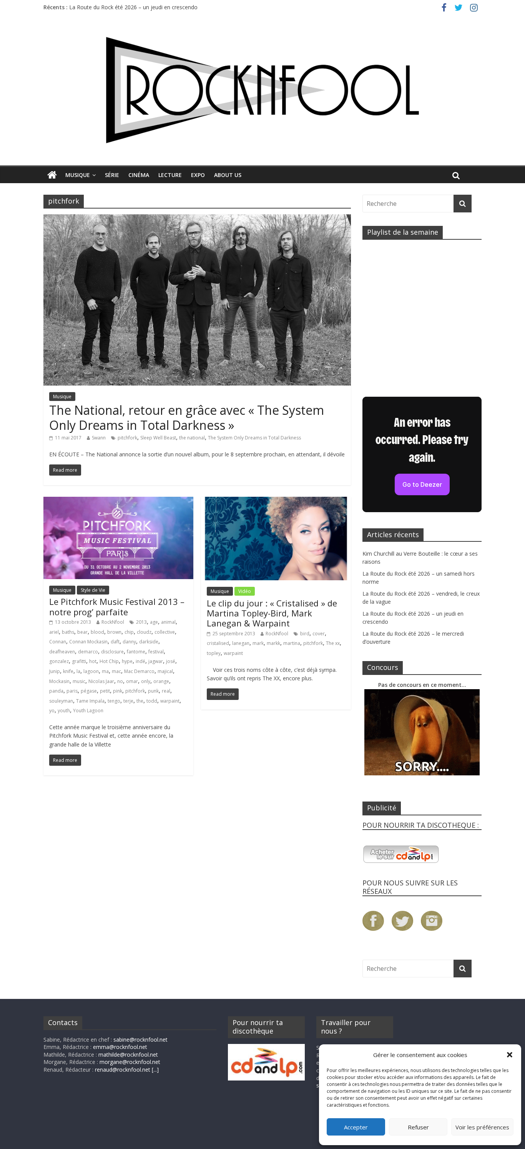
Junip (54, 671)
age (154, 622)
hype (127, 661)
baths (68, 632)
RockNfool (112, 622)
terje (128, 701)
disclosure (112, 651)
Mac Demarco (139, 671)
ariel (54, 632)
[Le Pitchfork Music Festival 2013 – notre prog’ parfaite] (118, 501)
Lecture (170, 175)
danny (129, 641)
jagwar (155, 661)
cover (318, 633)
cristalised (218, 643)
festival (156, 651)
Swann (99, 437)
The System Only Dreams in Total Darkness (254, 437)
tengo (114, 701)
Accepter (356, 1127)
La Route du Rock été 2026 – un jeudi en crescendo (133, 7)
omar (132, 681)
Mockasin (59, 681)
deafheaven (62, 651)
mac (116, 671)
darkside (148, 641)
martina (291, 643)
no (120, 681)
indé (140, 661)
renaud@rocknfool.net (122, 1069)
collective (165, 632)
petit (105, 691)
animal (168, 622)
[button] (509, 1055)
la (78, 671)
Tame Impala (90, 701)
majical (165, 671)
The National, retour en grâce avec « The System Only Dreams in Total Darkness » (186, 417)
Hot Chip (109, 661)
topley (214, 653)
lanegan (240, 643)
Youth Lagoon (88, 710)
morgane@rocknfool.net (130, 1061)
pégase (89, 691)
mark (258, 643)
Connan (57, 641)
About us (227, 175)
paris (72, 691)
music (79, 681)
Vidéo (244, 591)
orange (161, 681)
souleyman (61, 701)
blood (97, 632)
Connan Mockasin (88, 641)
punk (153, 691)
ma (105, 671)
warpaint (169, 701)
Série (112, 175)
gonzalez (59, 661)
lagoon (91, 671)
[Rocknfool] (262, 90)
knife (68, 671)
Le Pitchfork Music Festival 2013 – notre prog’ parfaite (116, 606)
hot (92, 661)
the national (192, 437)
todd (151, 701)
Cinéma (138, 175)
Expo (198, 175)
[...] (155, 1069)
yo (52, 710)
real (166, 691)
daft (115, 641)
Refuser (418, 1127)
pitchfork (127, 437)
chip (129, 632)
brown (114, 632)
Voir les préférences (482, 1127)
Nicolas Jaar (101, 681)
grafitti (79, 661)
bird (304, 633)
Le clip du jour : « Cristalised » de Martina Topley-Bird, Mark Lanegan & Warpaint (272, 613)
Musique (77, 175)
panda (56, 691)
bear (82, 632)
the (139, 701)
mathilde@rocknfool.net (128, 1054)
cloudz (144, 632)
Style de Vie (93, 590)
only (145, 681)
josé (170, 661)
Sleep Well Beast (158, 437)
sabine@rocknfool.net (140, 1039)
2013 (141, 622)
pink (117, 691)
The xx (333, 643)
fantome (136, 651)
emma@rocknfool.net (120, 1046)
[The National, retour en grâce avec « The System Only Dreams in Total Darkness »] (197, 219)
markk (273, 643)
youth (64, 710)
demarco (88, 651)
